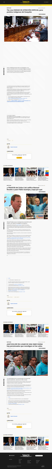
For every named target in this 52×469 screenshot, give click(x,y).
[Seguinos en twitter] (9, 455)
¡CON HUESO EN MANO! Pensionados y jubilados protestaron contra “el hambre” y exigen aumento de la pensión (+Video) (19, 388)
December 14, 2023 (21, 99)
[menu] (4, 2)
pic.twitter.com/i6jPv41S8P (23, 98)
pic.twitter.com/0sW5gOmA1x (18, 284)
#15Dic (9, 397)
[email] (43, 14)
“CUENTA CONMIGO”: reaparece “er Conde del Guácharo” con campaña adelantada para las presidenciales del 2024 (18, 101)
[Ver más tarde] (38, 14)
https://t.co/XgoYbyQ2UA (12, 98)
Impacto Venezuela (13, 303)
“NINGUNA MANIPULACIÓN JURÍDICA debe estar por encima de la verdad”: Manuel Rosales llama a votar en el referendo (18, 238)
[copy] (44, 14)
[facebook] (3, 70)
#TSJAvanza (17, 98)
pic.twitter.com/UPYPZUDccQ (12, 290)
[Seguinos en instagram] (12, 455)
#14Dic (9, 278)
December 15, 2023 (21, 285)
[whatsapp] (39, 14)
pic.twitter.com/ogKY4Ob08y (12, 403)
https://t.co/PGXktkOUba (21, 289)
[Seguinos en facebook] (13, 455)
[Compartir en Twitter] (42, 14)
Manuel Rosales (19, 224)
